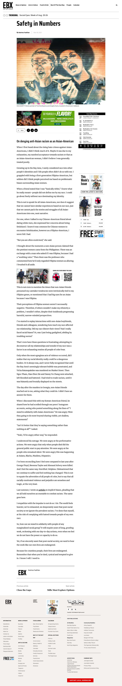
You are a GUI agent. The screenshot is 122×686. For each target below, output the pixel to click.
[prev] (4, 15)
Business (20, 624)
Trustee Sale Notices (72, 672)
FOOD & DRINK (37, 620)
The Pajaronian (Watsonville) (91, 645)
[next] (7, 15)
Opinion (20, 634)
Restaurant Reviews (38, 631)
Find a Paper (6, 644)
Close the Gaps (24, 590)
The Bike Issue (51, 653)
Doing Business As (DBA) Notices (73, 669)
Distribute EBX (7, 646)
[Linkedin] (36, 130)
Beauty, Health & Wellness (37, 645)
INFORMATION (7, 620)
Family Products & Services (37, 655)
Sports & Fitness (22, 666)
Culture (20, 653)
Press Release (6, 639)
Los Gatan (86, 635)
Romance (35, 666)
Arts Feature (21, 646)
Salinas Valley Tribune (89, 642)
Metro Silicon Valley (72, 630)
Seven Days (21, 636)
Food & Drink (36, 658)
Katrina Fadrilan (24, 32)
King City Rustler (88, 632)
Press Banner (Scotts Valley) (91, 640)
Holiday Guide (51, 641)
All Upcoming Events (53, 624)
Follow (101, 223)
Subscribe (5, 626)
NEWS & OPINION (22, 620)
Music (19, 661)
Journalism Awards (89, 663)
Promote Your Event (53, 631)
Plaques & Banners (8, 651)
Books (19, 651)
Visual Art (20, 675)
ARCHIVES (35, 601)
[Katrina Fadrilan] (22, 573)
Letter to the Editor (8, 636)
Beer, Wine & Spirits (38, 624)
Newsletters (6, 624)
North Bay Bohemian (72, 632)
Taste (49, 651)
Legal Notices (70, 663)
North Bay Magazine (72, 645)
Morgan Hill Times (88, 637)
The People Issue (52, 656)
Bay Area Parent (71, 640)
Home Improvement (38, 661)
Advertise (5, 629)
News (19, 631)
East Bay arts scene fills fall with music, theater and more (45, 15)
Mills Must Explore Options (60, 590)
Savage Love (21, 663)
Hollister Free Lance (89, 630)
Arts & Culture (36, 641)
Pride (49, 646)
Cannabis (20, 626)
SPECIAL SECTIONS (53, 635)
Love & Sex (21, 656)
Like (102, 219)
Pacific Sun (70, 635)
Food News (36, 626)
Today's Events (52, 626)
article (42, 490)
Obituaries (5, 641)
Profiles (20, 639)
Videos (20, 673)
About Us (5, 631)
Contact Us (6, 634)
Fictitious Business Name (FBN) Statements (73, 666)
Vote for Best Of (7, 649)
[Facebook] (28, 130)
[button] (116, 5)
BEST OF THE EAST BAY (38, 636)
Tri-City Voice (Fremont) (90, 647)
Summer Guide (52, 648)
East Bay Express (71, 625)
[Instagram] (72, 609)
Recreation (36, 663)
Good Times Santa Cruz (73, 627)
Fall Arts (50, 638)
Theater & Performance (21, 669)
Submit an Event (52, 629)
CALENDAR (51, 620)
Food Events (36, 629)
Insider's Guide (51, 643)
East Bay (69, 642)
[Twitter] (32, 130)
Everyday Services (37, 651)
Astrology (20, 648)
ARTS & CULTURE (22, 642)
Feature (20, 629)
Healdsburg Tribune (89, 627)
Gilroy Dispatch (88, 625)
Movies (20, 658)
